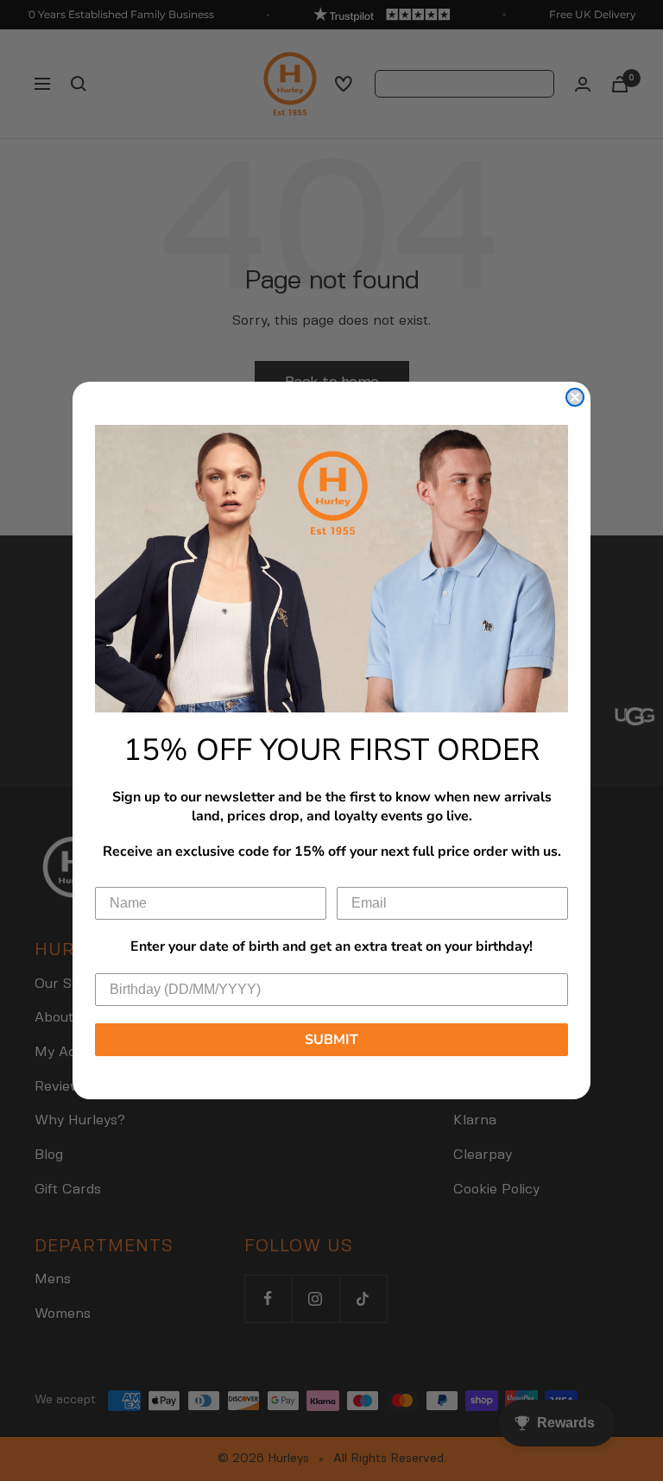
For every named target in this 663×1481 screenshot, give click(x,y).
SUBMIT (331, 1039)
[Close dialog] (575, 397)
